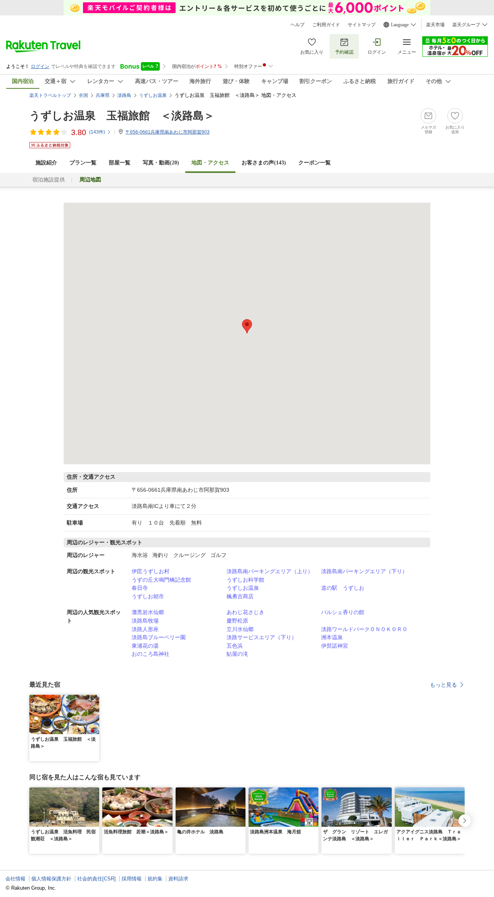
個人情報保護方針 (51, 879)
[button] (94, 699)
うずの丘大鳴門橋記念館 (161, 580)
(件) (97, 132)
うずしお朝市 (148, 596)
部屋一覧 (119, 163)
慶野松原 (237, 621)
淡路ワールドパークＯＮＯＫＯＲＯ (364, 629)
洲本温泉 (332, 637)
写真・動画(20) (161, 163)
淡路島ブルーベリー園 (159, 637)
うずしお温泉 (243, 588)
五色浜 (235, 646)
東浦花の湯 (145, 646)
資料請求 (178, 879)
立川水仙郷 (240, 629)
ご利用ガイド (326, 24)
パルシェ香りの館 (342, 612)
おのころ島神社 (150, 654)
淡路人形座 (145, 629)
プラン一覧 (82, 163)
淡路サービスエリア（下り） (262, 637)
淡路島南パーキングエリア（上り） (270, 571)
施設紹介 (46, 163)
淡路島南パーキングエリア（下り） (364, 571)
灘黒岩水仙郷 (148, 612)
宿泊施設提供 (48, 180)
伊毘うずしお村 (150, 571)
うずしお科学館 (245, 580)
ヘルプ (298, 24)
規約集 (154, 879)
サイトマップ (362, 24)
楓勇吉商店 (240, 596)
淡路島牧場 (145, 621)
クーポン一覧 (314, 163)
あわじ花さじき (245, 612)
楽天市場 (435, 24)
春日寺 (140, 588)
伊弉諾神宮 (334, 646)
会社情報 (15, 879)
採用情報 (132, 879)
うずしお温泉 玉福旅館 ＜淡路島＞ (122, 116)
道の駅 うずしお (342, 588)
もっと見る (443, 685)
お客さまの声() (264, 163)
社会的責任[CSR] (96, 879)
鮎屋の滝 (237, 654)
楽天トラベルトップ (50, 95)
